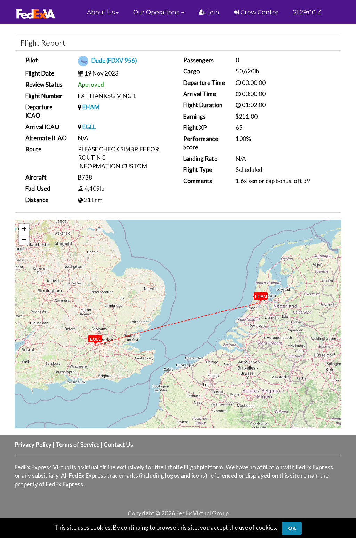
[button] (103, 12)
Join (212, 12)
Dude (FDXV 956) (114, 60)
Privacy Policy (33, 444)
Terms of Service (77, 444)
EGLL (89, 126)
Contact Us (118, 444)
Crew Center (258, 12)
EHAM (90, 107)
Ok (292, 528)
